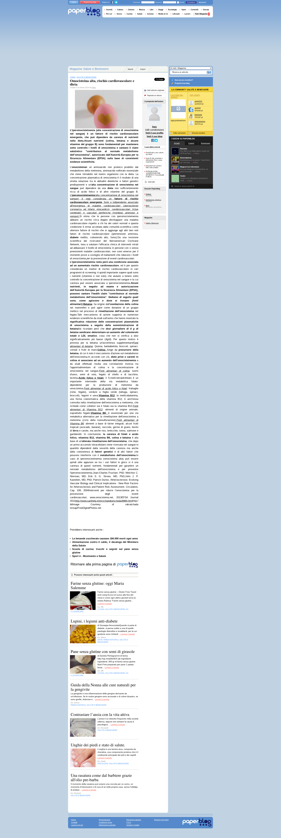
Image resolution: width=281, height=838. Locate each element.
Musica (142, 10)
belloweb (198, 115)
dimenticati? (202, 2)
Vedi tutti (151, 182)
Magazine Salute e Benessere (89, 68)
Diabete (148, 194)
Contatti (74, 822)
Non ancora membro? (184, 80)
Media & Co (163, 14)
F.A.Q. (128, 822)
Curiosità (194, 10)
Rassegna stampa (133, 820)
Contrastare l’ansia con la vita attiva (100, 714)
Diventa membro (198, 133)
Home (74, 2)
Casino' (191, 143)
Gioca (197, 153)
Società (109, 10)
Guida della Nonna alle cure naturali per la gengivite (103, 687)
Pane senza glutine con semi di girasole (103, 651)
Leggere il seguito (104, 604)
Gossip (206, 10)
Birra (147, 205)
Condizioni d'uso (105, 822)
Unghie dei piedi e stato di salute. (98, 745)
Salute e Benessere (152, 223)
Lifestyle (176, 14)
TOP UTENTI (195, 95)
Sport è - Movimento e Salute (89, 556)
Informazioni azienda (107, 825)
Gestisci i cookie (132, 825)
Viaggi (160, 10)
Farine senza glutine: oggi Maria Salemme (97, 585)
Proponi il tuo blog (182, 83)
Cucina (129, 14)
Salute (139, 14)
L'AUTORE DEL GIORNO (177, 96)
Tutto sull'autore (179, 133)
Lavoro (187, 14)
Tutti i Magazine (201, 14)
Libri (151, 10)
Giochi (130, 69)
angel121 (198, 101)
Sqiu (94, 88)
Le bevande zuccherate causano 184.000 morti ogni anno (105, 538)
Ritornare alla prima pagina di (94, 564)
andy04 (198, 108)
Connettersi (191, 2)
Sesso (119, 14)
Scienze (150, 14)
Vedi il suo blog (154, 136)
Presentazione (104, 820)
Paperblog (84, 11)
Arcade (177, 143)
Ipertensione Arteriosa (153, 200)
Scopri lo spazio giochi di (184, 186)
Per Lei (109, 14)
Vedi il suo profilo (154, 133)
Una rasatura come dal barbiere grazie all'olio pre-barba (101, 777)
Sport (183, 10)
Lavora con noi (77, 825)
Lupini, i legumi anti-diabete (94, 621)
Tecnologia (172, 10)
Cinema (131, 10)
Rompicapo (205, 143)
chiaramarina (200, 121)
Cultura (120, 10)
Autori (142, 69)
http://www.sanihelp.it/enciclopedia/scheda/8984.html (104, 501)
